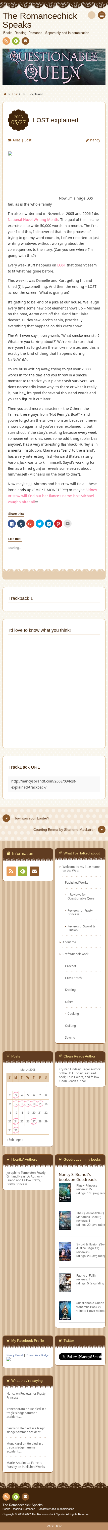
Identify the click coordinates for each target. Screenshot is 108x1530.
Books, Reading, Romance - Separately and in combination (38, 1508)
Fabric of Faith (86, 1275)
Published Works (76, 882)
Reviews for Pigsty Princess (80, 912)
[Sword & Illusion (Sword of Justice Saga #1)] (67, 1252)
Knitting (70, 990)
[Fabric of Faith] (67, 1283)
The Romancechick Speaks (23, 1505)
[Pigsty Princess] (67, 1193)
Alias (17, 140)
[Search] (91, 15)
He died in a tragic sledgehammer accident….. (26, 1413)
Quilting (70, 1026)
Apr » (19, 1139)
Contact (25, 41)
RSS (6, 41)
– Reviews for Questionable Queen (82, 896)
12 (27, 1104)
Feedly (16, 41)
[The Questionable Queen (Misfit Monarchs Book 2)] (67, 1221)
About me (69, 942)
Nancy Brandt (15, 1355)
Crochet (70, 966)
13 (33, 1104)
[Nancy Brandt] (9, 1360)
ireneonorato (16, 1409)
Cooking (73, 1013)
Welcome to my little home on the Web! (81, 868)
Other (69, 1002)
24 (15, 1121)
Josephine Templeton (21, 1172)
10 (15, 1104)
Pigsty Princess (86, 1185)
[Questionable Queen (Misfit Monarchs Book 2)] (67, 1311)
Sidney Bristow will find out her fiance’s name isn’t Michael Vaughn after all (52, 495)
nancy (95, 140)
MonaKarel (14, 1443)
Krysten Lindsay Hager (74, 1069)
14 (39, 1104)
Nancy (11, 1393)
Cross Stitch (73, 978)
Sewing (70, 1037)
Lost (28, 140)
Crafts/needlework (75, 954)
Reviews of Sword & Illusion (81, 928)
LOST (61, 265)
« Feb (10, 1139)
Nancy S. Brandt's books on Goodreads (77, 1177)
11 (21, 1104)
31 (15, 1130)
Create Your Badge (37, 1355)
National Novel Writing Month (33, 219)
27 (33, 1121)
